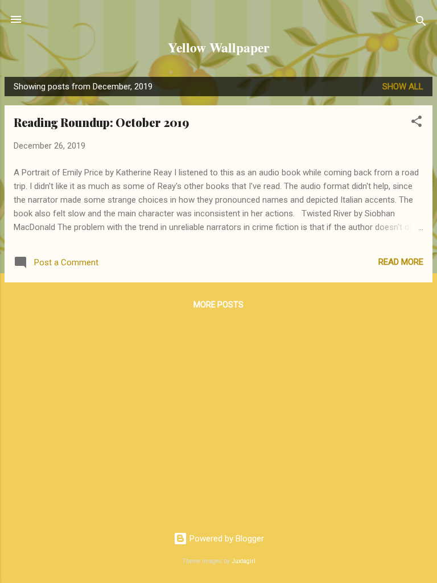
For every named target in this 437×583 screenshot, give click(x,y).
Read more (400, 262)
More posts (218, 304)
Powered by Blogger (225, 538)
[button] (416, 123)
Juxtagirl (243, 561)
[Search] (421, 23)
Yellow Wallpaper (218, 47)
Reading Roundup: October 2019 (101, 122)
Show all (402, 86)
